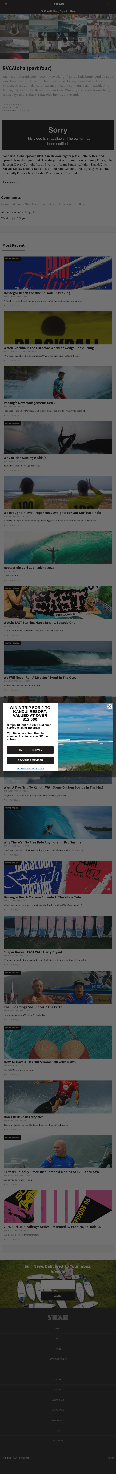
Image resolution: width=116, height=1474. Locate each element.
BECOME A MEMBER (30, 760)
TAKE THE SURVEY (30, 750)
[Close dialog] (109, 706)
